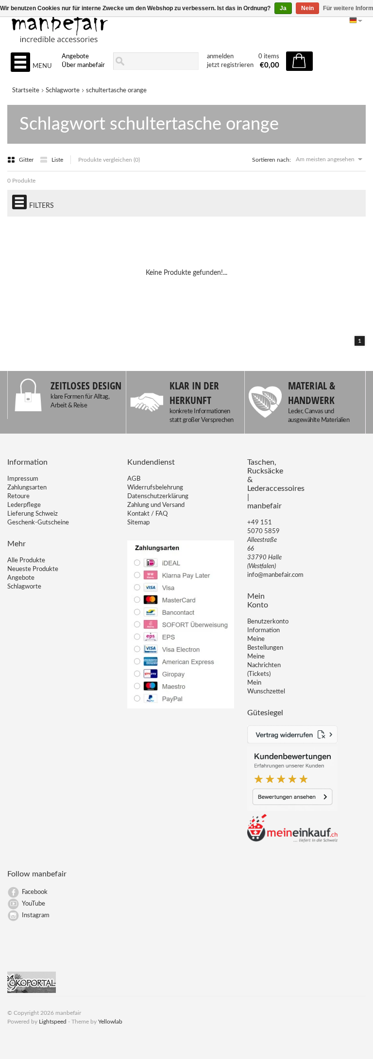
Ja (283, 8)
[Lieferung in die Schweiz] (292, 841)
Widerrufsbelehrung (155, 488)
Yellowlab (110, 1022)
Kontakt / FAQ (147, 514)
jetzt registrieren (230, 65)
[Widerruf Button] (292, 742)
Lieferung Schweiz (32, 514)
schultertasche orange (116, 90)
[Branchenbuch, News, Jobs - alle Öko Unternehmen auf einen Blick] (31, 991)
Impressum (22, 479)
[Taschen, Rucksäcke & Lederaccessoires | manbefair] (186, 24)
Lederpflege (24, 505)
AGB (133, 479)
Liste (57, 160)
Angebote (75, 56)
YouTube (33, 904)
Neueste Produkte (32, 569)
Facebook (35, 892)
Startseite (25, 90)
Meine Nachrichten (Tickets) (264, 665)
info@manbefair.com (275, 575)
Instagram (36, 915)
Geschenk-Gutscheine (38, 523)
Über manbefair (83, 65)
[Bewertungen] (292, 809)
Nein (307, 8)
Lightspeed (53, 1022)
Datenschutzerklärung (157, 496)
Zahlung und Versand (156, 505)
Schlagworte (63, 90)
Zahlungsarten (27, 488)
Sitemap (138, 523)
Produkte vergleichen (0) (109, 160)
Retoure (18, 496)
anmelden (220, 56)
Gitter (27, 160)
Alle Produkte (26, 560)
